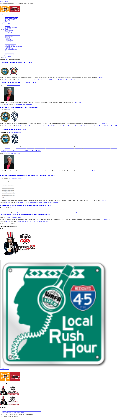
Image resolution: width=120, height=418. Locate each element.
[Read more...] (101, 77)
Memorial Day (29, 104)
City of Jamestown (30, 148)
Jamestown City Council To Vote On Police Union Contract (19, 107)
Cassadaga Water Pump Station (22, 125)
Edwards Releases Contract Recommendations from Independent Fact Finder (25, 214)
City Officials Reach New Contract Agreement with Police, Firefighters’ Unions (25, 205)
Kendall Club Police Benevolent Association (95, 125)
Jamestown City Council (34, 79)
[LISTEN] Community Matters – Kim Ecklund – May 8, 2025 (19, 82)
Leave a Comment (17, 64)
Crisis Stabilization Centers (40, 148)
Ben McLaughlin (19, 202)
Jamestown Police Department (52, 148)
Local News (7, 79)
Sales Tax (28, 172)
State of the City (114, 148)
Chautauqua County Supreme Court (36, 125)
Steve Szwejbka (81, 212)
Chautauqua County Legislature (22, 221)
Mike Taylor (75, 212)
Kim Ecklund (65, 79)
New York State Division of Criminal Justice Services (99, 148)
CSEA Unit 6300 (32, 221)
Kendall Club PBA (78, 148)
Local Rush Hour (4, 369)
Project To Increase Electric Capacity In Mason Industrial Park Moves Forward (18, 409)
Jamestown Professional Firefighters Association (42, 202)
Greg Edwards (39, 221)
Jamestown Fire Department (36, 212)
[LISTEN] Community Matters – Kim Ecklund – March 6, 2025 (20, 151)
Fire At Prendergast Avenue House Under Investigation (13, 412)
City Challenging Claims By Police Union (13, 129)
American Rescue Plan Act (21, 148)
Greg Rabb (18, 212)
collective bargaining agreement (22, 79)
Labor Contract (72, 79)
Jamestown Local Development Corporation (77, 125)
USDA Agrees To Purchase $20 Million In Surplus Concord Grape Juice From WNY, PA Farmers (21, 411)
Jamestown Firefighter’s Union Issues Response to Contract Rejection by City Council (27, 175)
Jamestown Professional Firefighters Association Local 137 (50, 79)
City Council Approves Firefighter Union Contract (16, 62)
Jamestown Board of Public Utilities (50, 125)
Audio (6, 104)
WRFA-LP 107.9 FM (4, 1)
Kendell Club (57, 212)
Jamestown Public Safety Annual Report (66, 148)
